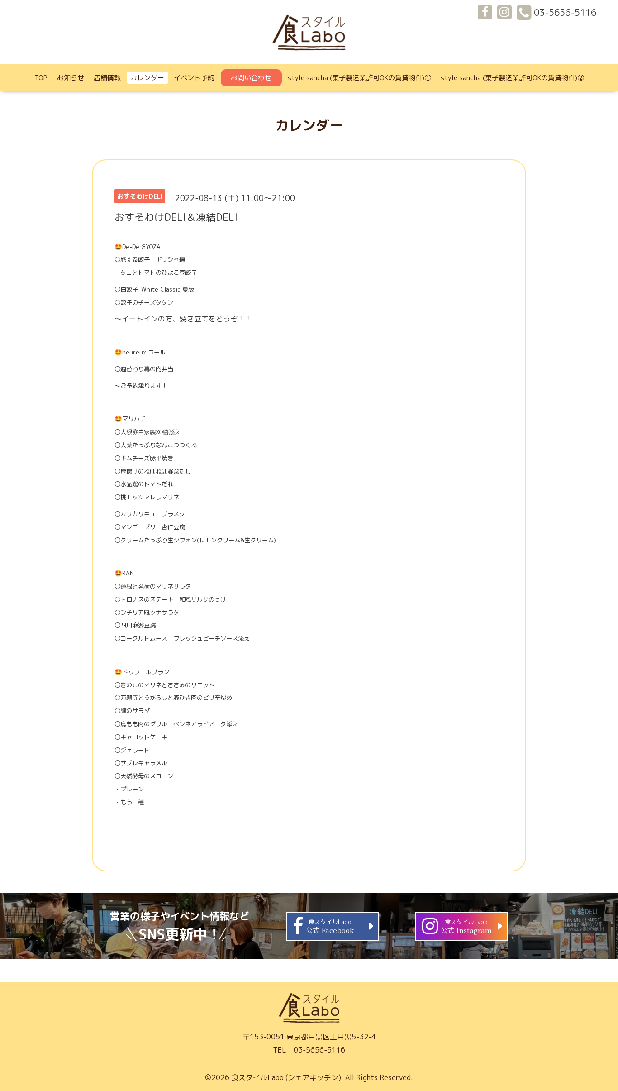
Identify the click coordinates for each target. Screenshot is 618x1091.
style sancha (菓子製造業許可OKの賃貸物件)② (512, 77)
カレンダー (147, 77)
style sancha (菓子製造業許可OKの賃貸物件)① (359, 77)
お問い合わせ (251, 77)
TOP (41, 77)
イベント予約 (194, 77)
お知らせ (70, 77)
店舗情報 (107, 77)
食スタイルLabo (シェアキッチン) (286, 1077)
